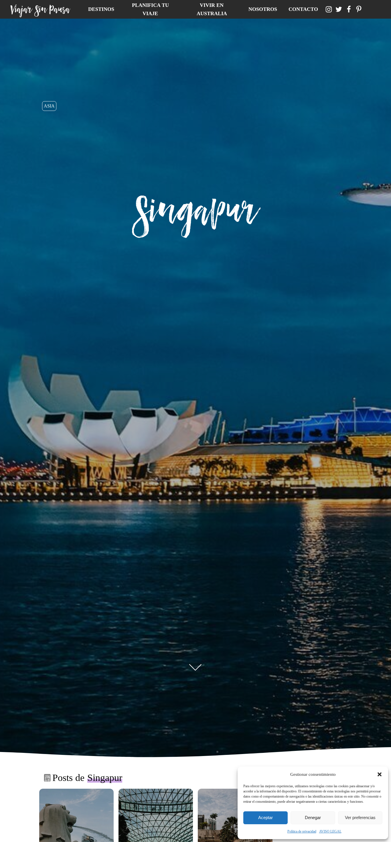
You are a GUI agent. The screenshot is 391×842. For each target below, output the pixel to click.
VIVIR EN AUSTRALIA (212, 9)
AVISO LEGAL (330, 831)
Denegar (313, 817)
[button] (379, 774)
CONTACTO (303, 9)
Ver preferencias (360, 817)
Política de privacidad (301, 831)
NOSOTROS (262, 9)
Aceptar (265, 817)
